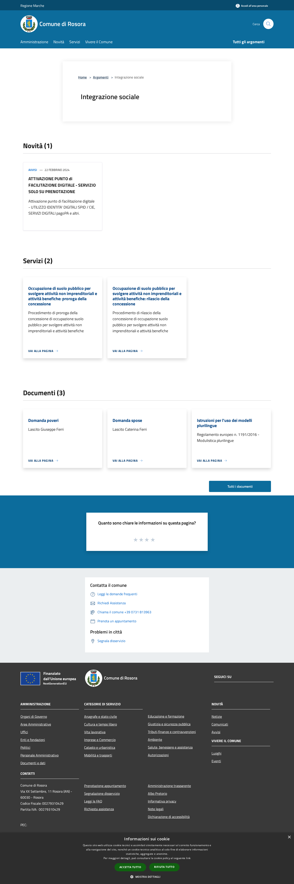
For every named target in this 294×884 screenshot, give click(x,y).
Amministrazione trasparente (169, 785)
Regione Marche (32, 5)
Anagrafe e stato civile (100, 716)
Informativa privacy (162, 801)
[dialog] (147, 858)
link (188, 858)
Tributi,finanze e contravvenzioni (172, 731)
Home (82, 77)
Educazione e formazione (166, 716)
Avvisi (32, 170)
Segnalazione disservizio (102, 793)
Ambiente (155, 739)
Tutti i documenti (240, 486)
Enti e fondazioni (32, 739)
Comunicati (220, 724)
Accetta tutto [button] (130, 867)
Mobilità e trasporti (98, 755)
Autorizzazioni (158, 755)
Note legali (156, 809)
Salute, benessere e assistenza (170, 747)
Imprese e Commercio (100, 739)
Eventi (216, 761)
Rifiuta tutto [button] (164, 867)
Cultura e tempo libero (100, 724)
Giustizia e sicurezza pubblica (169, 724)
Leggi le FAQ (93, 801)
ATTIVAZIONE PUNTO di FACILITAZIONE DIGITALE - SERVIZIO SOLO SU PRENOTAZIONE (62, 185)
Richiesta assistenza (99, 809)
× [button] (289, 837)
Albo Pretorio (157, 793)
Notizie (217, 716)
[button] (146, 877)
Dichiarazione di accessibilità (169, 816)
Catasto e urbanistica (99, 747)
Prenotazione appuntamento (105, 785)
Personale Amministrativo (39, 755)
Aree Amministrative (35, 724)
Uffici (24, 732)
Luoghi (216, 753)
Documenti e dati (32, 763)
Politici (25, 747)
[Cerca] (268, 24)
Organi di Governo (33, 716)
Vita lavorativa (94, 732)
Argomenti (100, 77)
